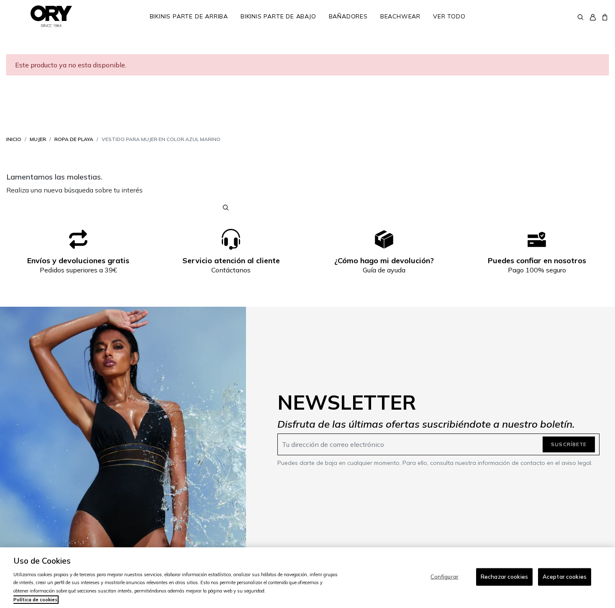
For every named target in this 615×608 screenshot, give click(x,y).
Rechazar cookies (504, 576)
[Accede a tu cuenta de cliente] (593, 16)
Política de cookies (35, 600)
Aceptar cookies (565, 576)
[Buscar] (580, 16)
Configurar (444, 576)
